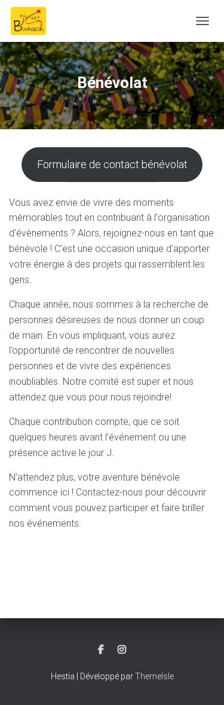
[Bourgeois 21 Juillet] (33, 21)
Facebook (101, 650)
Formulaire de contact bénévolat (112, 164)
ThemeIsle (154, 676)
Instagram (122, 650)
